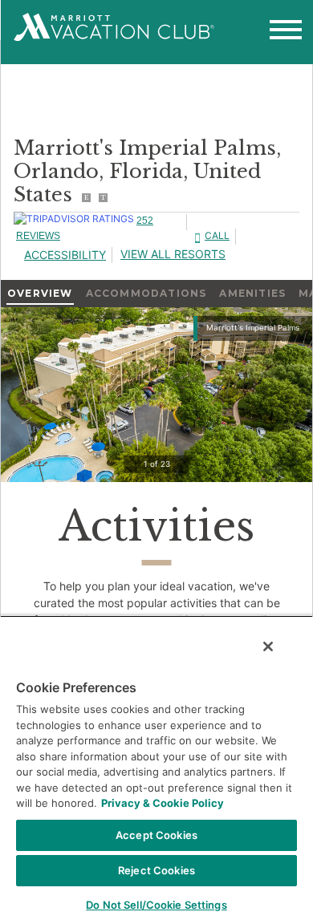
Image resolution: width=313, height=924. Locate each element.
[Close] (268, 646)
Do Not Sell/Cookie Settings (156, 904)
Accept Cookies (156, 835)
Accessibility (65, 254)
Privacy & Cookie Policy (162, 802)
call (217, 235)
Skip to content (55, 10)
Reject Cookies (156, 870)
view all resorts (173, 254)
